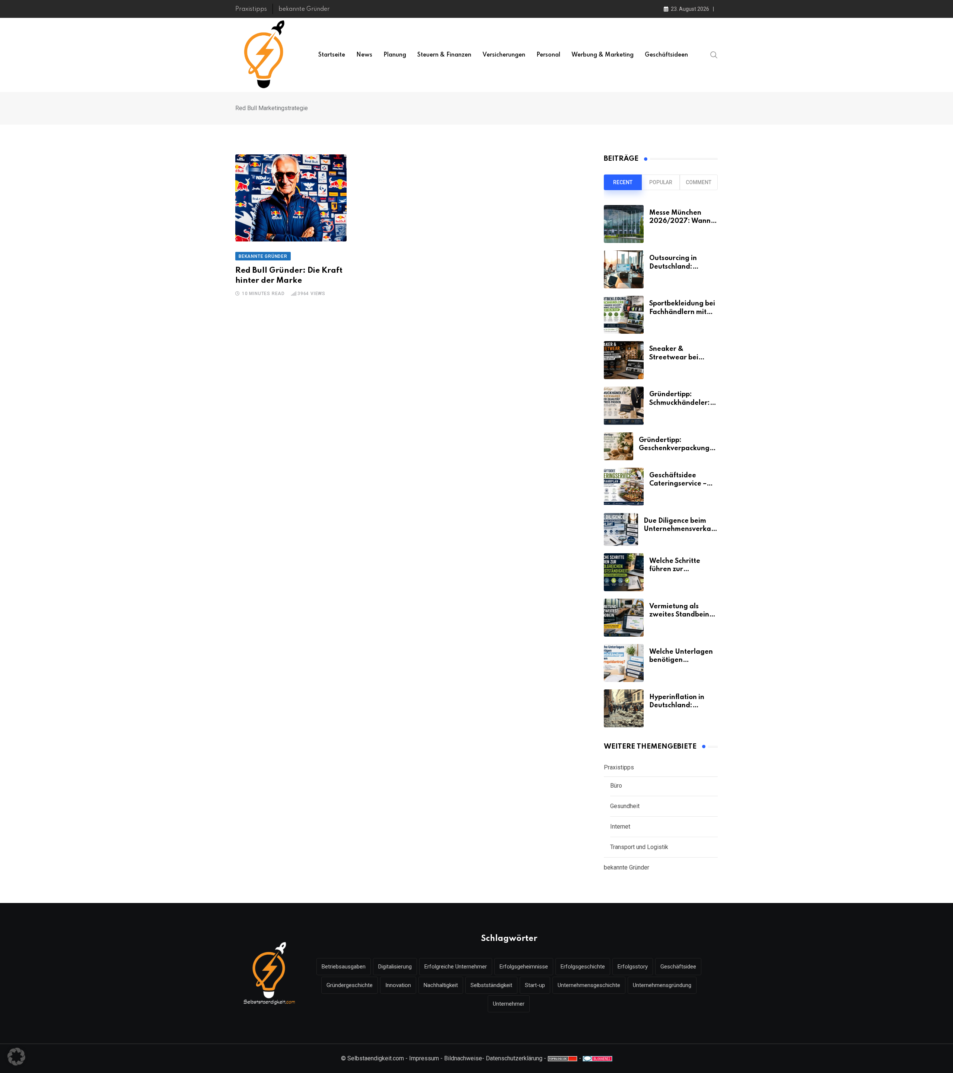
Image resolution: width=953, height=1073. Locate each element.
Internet (620, 826)
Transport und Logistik (639, 847)
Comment (698, 182)
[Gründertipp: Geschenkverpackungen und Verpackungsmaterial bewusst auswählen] (618, 446)
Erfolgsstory (633, 966)
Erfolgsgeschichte (583, 966)
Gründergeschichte (349, 985)
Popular (660, 182)
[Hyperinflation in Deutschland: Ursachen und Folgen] (624, 708)
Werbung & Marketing (602, 55)
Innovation (398, 985)
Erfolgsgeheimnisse (524, 966)
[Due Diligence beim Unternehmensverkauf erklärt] (621, 529)
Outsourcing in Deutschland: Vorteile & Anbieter (681, 266)
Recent (622, 182)
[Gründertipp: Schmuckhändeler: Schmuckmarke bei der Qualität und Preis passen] (624, 406)
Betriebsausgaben (344, 966)
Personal (548, 55)
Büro (616, 785)
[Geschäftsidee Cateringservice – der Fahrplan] (624, 487)
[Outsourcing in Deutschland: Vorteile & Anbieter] (624, 269)
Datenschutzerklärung (514, 1058)
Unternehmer (509, 1003)
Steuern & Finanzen (444, 55)
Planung (394, 55)
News (364, 55)
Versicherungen (503, 55)
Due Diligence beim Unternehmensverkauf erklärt (681, 529)
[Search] (714, 54)
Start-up (535, 985)
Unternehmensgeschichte (589, 985)
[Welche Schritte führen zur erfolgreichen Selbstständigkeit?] (624, 572)
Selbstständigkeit (491, 985)
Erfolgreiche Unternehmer (455, 966)
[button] (16, 1056)
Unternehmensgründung (662, 985)
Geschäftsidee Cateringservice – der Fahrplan (678, 484)
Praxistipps (251, 9)
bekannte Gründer (304, 9)
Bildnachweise (463, 1058)
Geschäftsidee (678, 966)
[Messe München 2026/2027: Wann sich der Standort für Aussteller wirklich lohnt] (624, 224)
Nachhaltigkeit (441, 985)
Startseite (331, 55)
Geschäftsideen (666, 55)
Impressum (424, 1058)
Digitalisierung (395, 966)
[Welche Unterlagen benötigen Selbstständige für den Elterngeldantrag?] (624, 663)
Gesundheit (625, 806)
